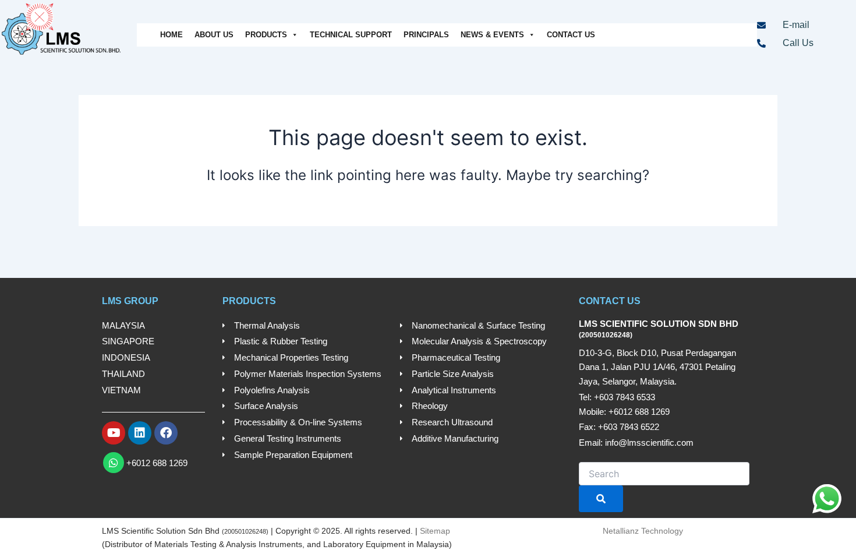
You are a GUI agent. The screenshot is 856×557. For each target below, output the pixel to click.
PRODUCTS (266, 34)
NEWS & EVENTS (492, 34)
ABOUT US (214, 34)
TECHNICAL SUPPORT (351, 34)
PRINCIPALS (426, 34)
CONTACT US (571, 34)
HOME (171, 34)
